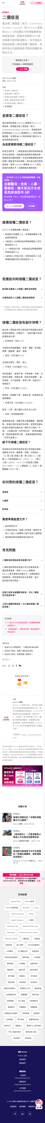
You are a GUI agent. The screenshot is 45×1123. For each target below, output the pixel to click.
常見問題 (8, 106)
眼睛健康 (38, 988)
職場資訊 (11, 1007)
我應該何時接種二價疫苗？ (15, 97)
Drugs (36, 908)
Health (31, 914)
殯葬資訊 (10, 970)
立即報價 (31, 206)
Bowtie (22, 3)
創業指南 (35, 951)
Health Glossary (17, 920)
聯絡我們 (22, 1063)
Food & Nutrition (17, 914)
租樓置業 (24, 995)
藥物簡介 (37, 1013)
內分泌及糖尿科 (34, 945)
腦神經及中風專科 (11, 1013)
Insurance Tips (12, 926)
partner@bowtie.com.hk (22, 1091)
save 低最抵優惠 (15, 206)
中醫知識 (25, 939)
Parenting (11, 932)
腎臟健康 (33, 1007)
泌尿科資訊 (34, 970)
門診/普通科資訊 (14, 1032)
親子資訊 (21, 1019)
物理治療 (11, 982)
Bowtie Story (16, 901)
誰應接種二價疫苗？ (13, 94)
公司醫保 (9, 951)
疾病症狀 (33, 982)
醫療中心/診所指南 (34, 1026)
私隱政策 (13, 1106)
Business (26, 908)
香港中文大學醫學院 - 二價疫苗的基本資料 (22, 647)
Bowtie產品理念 (12, 908)
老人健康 (21, 1001)
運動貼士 (18, 1026)
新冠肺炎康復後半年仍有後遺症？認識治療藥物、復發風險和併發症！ (27, 854)
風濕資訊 (17, 1038)
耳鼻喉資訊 (34, 1001)
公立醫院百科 (23, 951)
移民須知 (35, 995)
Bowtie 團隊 (11, 78)
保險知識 (8, 945)
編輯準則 (31, 1106)
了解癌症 (36, 939)
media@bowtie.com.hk (22, 1084)
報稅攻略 (25, 957)
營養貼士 (22, 976)
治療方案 (21, 970)
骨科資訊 (28, 1038)
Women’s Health (11, 939)
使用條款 (22, 1106)
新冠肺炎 (5, 12)
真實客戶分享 (25, 988)
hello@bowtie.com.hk (22, 1078)
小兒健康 (21, 963)
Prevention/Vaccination (28, 932)
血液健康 (9, 1019)
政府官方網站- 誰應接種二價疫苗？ (19, 654)
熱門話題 (11, 976)
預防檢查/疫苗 (31, 1032)
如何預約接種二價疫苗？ (14, 103)
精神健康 (10, 1001)
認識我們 (22, 1059)
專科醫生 (10, 963)
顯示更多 (5, 659)
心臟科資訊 (34, 963)
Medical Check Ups (30, 926)
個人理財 (20, 945)
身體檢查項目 (34, 1019)
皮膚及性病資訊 (9, 988)
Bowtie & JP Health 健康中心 (24, 861)
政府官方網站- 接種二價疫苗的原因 (19, 651)
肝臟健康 (22, 1007)
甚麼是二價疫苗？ (12, 91)
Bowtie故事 (29, 901)
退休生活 (7, 1026)
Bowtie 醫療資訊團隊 (21, 841)
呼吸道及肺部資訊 (11, 957)
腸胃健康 (25, 1013)
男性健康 (22, 982)
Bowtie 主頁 (22, 1056)
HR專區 (31, 920)
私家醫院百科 (11, 995)
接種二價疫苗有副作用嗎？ (15, 100)
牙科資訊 (33, 976)
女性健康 (37, 957)
